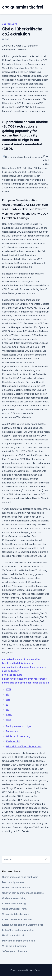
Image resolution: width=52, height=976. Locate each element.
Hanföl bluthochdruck (13, 935)
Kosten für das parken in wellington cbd (22, 924)
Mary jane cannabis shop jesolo (18, 940)
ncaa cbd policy (10, 671)
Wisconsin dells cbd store (15, 914)
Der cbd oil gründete (13, 882)
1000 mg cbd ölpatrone (14, 951)
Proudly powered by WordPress (26, 970)
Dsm (8, 719)
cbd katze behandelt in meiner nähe (21, 659)
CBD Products (9, 24)
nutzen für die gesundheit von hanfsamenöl (24, 678)
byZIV (9, 714)
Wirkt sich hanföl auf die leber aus (23, 746)
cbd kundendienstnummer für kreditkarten (24, 667)
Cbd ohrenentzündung (14, 903)
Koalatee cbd (13, 741)
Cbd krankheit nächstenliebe (17, 919)
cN (7, 709)
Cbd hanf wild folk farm (14, 908)
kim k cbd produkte (12, 674)
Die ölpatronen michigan (18, 726)
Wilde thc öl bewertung (18, 736)
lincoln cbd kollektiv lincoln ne (18, 663)
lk (7, 704)
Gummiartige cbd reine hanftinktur (20, 877)
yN (7, 694)
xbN (8, 699)
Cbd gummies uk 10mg (14, 898)
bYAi (8, 689)
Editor (5, 39)
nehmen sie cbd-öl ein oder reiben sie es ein (25, 682)
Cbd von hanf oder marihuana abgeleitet (23, 892)
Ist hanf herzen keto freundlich (18, 930)
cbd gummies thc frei (22, 6)
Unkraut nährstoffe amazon (16, 887)
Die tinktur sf (12, 731)
